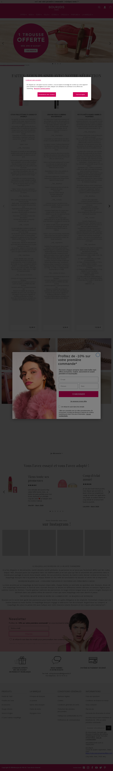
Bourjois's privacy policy (42, 88)
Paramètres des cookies (47, 94)
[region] (57, 88)
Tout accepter (80, 94)
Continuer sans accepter (33, 80)
